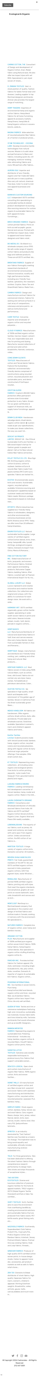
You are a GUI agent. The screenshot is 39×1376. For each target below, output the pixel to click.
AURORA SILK (13, 170)
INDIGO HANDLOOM (15, 711)
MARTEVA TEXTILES (16, 846)
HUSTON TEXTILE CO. (16, 689)
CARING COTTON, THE (16, 65)
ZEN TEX (11, 1273)
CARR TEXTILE (13, 317)
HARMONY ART (14, 608)
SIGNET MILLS (13, 1083)
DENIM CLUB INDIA (15, 417)
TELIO (10, 1156)
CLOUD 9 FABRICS (15, 331)
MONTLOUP (12, 903)
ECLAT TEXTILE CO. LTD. (17, 458)
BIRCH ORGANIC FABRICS (18, 222)
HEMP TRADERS (14, 108)
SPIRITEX (11, 1132)
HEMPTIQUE (12, 651)
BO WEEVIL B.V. (14, 244)
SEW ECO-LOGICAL (15, 1066)
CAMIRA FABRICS (14, 293)
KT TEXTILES (13, 762)
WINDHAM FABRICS (15, 1251)
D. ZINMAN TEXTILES (16, 86)
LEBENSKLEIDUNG (15, 825)
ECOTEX (11, 480)
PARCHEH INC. (13, 961)
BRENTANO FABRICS (16, 263)
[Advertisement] (19, 43)
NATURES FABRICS (15, 925)
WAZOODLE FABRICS (16, 1227)
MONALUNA (12, 879)
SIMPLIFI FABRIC (14, 1107)
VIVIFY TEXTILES (14, 1202)
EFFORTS (11, 507)
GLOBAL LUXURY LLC (16, 583)
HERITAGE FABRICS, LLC (17, 667)
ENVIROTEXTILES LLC (16, 532)
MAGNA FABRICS (14, 132)
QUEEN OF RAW (14, 1007)
